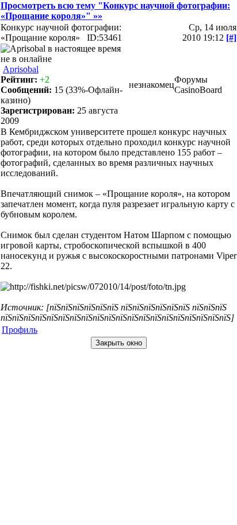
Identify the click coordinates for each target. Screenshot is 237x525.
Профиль (19, 330)
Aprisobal (21, 69)
